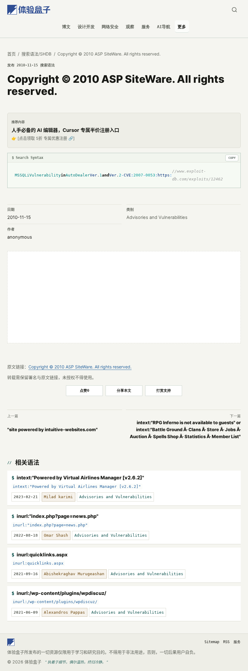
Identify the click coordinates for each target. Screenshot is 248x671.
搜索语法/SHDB (36, 53)
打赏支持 (163, 390)
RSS (226, 642)
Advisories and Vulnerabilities (157, 217)
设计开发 (86, 26)
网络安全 (110, 26)
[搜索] (234, 9)
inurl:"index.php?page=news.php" (57, 516)
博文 (66, 26)
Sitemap (211, 642)
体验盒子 (32, 661)
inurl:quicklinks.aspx (42, 555)
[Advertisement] (124, 297)
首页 (11, 53)
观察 (130, 26)
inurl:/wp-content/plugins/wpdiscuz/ (61, 593)
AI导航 (163, 26)
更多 (182, 26)
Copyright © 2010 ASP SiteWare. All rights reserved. (80, 366)
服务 (146, 26)
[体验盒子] (28, 9)
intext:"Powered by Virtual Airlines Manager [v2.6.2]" (80, 478)
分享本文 (124, 390)
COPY (232, 157)
